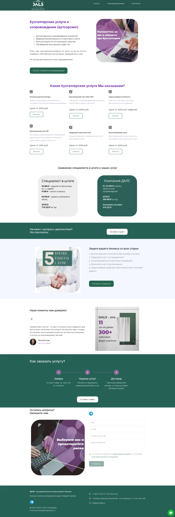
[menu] (97, 3)
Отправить (96, 464)
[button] (97, 3)
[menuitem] (97, 3)
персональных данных (122, 454)
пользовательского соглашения (105, 457)
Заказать (36, 114)
